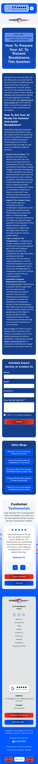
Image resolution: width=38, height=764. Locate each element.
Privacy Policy (11, 747)
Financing (19, 636)
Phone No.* (8, 391)
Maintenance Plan (19, 646)
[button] (29, 759)
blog (21, 35)
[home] (19, 20)
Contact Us (19, 632)
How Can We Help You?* (14, 400)
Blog (19, 626)
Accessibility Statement (15, 750)
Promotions (19, 643)
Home (16, 35)
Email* (6, 382)
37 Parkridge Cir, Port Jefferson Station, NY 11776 (19, 700)
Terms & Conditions (24, 415)
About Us (19, 619)
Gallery (19, 629)
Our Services (19, 622)
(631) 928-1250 (19, 708)
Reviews (19, 639)
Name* (7, 372)
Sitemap (28, 750)
